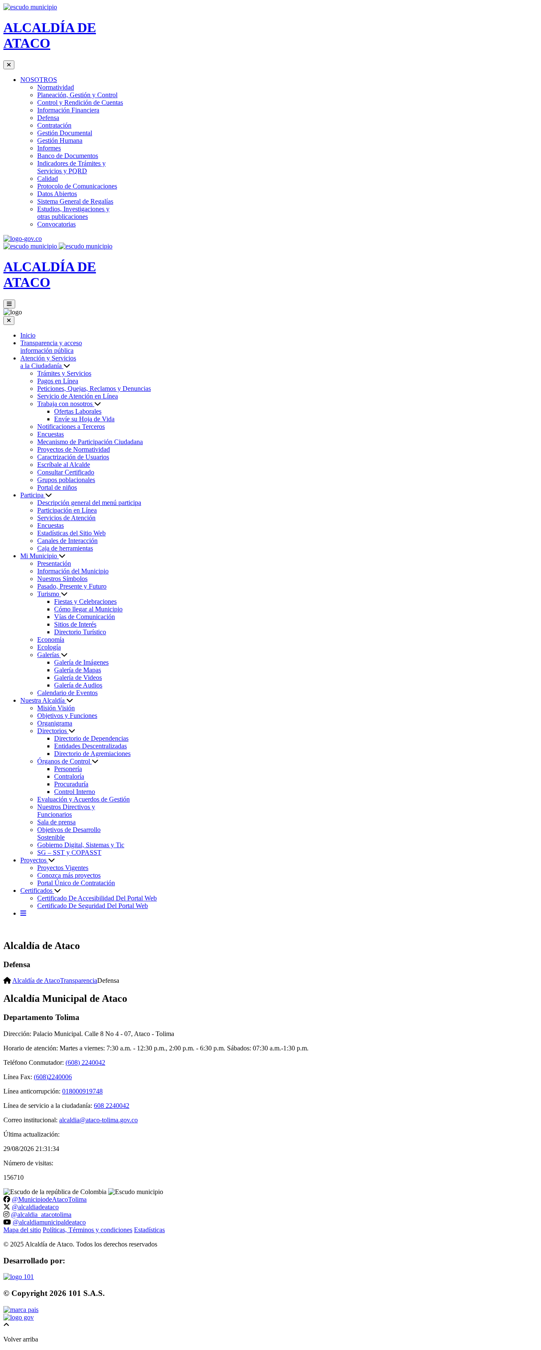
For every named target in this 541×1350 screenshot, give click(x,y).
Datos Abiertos (57, 193)
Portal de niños (57, 487)
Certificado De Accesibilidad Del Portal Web (97, 898)
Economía (50, 639)
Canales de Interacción (67, 540)
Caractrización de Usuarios (73, 457)
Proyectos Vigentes (62, 867)
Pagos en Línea (57, 381)
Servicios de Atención (66, 517)
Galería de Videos (78, 677)
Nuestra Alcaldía (43, 700)
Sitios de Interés (75, 624)
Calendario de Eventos (67, 692)
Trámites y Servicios (64, 373)
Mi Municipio (39, 555)
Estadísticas (149, 1229)
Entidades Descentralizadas (90, 746)
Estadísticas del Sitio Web (71, 533)
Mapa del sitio (22, 1229)
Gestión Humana (59, 140)
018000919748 (82, 1091)
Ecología (49, 647)
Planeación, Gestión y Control (77, 94)
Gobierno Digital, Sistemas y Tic (80, 844)
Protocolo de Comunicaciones (77, 186)
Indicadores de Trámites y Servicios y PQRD (71, 167)
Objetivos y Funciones (67, 715)
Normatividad (55, 87)
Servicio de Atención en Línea (77, 396)
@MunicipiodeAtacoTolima (49, 1199)
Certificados (37, 890)
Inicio (28, 335)
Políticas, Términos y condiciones (87, 1229)
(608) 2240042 (85, 1062)
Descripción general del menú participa (89, 502)
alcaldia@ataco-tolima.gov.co (98, 1120)
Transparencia (78, 980)
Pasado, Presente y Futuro (72, 586)
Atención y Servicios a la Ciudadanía (48, 362)
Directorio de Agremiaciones (92, 753)
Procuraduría (71, 784)
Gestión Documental (64, 132)
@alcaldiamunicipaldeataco (49, 1222)
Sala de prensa (56, 822)
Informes (49, 148)
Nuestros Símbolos (62, 578)
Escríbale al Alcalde (63, 464)
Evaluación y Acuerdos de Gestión (83, 799)
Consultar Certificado (65, 472)
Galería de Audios (78, 685)
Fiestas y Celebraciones (85, 601)
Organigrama (54, 723)
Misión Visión (56, 708)
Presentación (54, 563)
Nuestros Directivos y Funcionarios (66, 810)
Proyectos (34, 860)
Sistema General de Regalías (75, 201)
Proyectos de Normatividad (73, 449)
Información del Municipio (73, 571)
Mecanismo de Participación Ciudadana (90, 441)
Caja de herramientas (65, 548)
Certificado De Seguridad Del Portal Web (92, 905)
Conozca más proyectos (69, 875)
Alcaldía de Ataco (36, 980)
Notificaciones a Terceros (71, 426)
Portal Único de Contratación (76, 882)
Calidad (47, 178)
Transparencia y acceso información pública (51, 346)
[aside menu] (23, 913)
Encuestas (50, 434)
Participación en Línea (67, 510)
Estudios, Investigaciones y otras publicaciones (73, 212)
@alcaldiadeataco (35, 1207)
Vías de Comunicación (84, 616)
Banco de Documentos (67, 155)
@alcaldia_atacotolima (41, 1214)
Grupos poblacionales (66, 479)
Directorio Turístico (80, 631)
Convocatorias (56, 224)
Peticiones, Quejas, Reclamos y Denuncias (94, 388)
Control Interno (74, 791)
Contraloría (69, 776)
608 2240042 (111, 1105)
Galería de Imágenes (81, 662)
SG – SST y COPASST (69, 852)
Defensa (48, 117)
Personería (68, 768)
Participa (32, 495)
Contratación (54, 125)
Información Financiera (68, 110)
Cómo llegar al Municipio (88, 609)
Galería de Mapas (77, 670)
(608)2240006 (53, 1076)
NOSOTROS (38, 79)
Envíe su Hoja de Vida (84, 419)
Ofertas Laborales (77, 411)
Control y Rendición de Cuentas (80, 102)
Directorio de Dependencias (91, 738)
